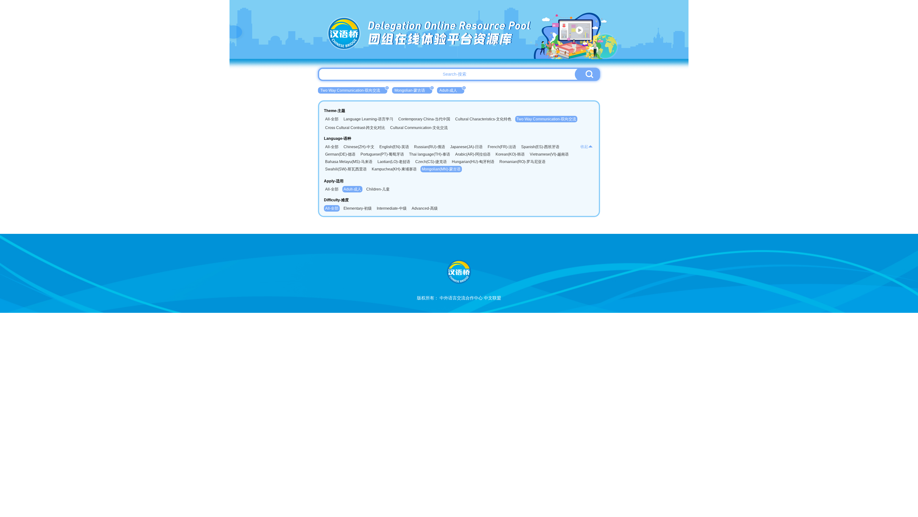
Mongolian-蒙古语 (413, 89)
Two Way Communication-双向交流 (353, 89)
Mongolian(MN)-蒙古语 (441, 169)
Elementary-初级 (358, 208)
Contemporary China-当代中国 (424, 119)
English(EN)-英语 (394, 147)
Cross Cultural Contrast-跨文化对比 (355, 128)
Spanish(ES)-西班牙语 (540, 147)
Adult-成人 (451, 89)
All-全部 (332, 119)
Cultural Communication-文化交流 (419, 128)
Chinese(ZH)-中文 (359, 147)
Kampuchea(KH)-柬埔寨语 (394, 169)
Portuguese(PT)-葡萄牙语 (382, 154)
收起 (584, 147)
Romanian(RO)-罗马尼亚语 (522, 162)
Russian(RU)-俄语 (429, 147)
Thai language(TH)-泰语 (429, 154)
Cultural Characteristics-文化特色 (483, 119)
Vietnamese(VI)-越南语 (549, 154)
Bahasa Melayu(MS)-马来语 (348, 162)
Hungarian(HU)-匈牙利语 (473, 162)
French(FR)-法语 (502, 147)
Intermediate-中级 (392, 208)
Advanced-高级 (425, 208)
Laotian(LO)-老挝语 (393, 162)
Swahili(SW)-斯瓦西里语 (346, 169)
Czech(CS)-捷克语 (431, 162)
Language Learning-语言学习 (368, 119)
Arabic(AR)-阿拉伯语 (473, 154)
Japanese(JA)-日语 (466, 147)
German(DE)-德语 (340, 154)
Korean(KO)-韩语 (510, 154)
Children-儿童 (378, 189)
